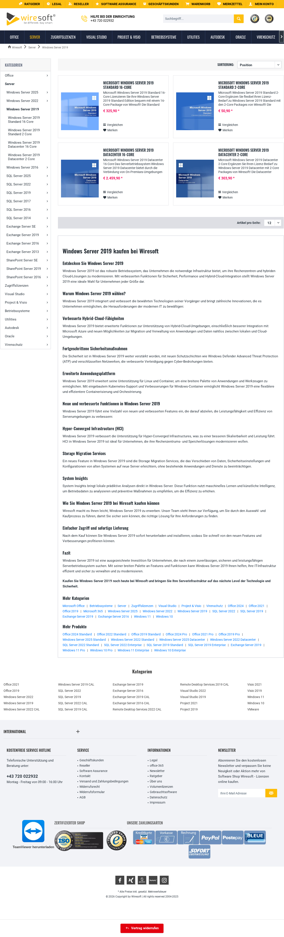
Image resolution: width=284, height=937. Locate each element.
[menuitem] (198, 4)
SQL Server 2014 (18, 218)
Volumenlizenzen (161, 786)
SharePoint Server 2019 (23, 269)
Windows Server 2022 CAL (22, 709)
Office (9, 76)
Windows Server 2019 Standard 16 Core (24, 120)
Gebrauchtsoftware (163, 792)
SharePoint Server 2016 (23, 277)
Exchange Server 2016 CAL (131, 703)
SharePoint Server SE (22, 260)
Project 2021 (189, 703)
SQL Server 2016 (18, 210)
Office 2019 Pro (229, 634)
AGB (82, 797)
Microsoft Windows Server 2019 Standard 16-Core (128, 85)
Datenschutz (158, 797)
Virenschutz (13, 345)
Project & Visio (16, 302)
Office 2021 (256, 606)
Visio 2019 (254, 690)
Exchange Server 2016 (22, 243)
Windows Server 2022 (22, 101)
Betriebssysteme (17, 311)
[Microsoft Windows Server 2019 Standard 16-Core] (80, 111)
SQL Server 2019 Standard (165, 645)
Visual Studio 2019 (193, 697)
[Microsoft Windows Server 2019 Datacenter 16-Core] (80, 179)
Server (9, 84)
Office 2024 (236, 606)
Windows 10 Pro (101, 650)
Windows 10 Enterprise (170, 650)
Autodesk (12, 328)
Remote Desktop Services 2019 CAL (204, 684)
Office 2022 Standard (111, 634)
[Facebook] (119, 880)
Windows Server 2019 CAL (76, 684)
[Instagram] (164, 880)
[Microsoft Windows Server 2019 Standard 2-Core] (195, 111)
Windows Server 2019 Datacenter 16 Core (24, 145)
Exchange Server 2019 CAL (131, 697)
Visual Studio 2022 (193, 690)
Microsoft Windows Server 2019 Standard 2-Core (243, 85)
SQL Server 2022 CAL (72, 703)
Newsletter (157, 771)
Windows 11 (142, 616)
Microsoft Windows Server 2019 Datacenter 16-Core (128, 152)
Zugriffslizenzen (16, 286)
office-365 (157, 765)
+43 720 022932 (22, 776)
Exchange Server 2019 (22, 235)
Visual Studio (15, 294)
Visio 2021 (254, 684)
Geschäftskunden (91, 760)
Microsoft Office (74, 606)
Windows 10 (164, 616)
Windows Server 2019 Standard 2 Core (24, 132)
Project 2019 (189, 709)
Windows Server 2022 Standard (132, 639)
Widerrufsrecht (89, 786)
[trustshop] (116, 840)
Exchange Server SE (21, 227)
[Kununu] (153, 880)
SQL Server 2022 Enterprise (123, 645)
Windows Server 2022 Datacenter (233, 639)
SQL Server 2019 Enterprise (207, 645)
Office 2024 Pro (176, 634)
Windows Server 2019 (22, 109)
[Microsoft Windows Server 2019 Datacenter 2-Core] (195, 179)
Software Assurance (93, 771)
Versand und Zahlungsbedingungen (103, 781)
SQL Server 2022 (18, 184)
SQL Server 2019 (18, 193)
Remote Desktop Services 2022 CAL (137, 709)
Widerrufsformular (92, 792)
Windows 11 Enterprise (133, 650)
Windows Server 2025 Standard (84, 639)
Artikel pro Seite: (249, 223)
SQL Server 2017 (18, 201)
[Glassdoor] (142, 880)
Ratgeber (156, 776)
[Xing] (130, 880)
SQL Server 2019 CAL (72, 709)
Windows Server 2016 (22, 167)
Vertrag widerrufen (145, 928)
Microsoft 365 (93, 611)
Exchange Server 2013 (22, 252)
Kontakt (85, 776)
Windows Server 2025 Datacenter (182, 639)
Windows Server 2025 (22, 92)
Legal (153, 760)
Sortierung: (225, 64)
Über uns (156, 781)
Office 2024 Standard (77, 634)
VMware (253, 709)
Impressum (157, 802)
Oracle (9, 336)
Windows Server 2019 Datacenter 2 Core (24, 157)
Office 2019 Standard (146, 634)
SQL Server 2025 (18, 176)
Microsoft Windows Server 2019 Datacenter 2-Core (243, 152)
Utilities (10, 319)
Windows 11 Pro (74, 650)
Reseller (84, 765)
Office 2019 (70, 611)
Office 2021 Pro (202, 634)
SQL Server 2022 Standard (81, 645)
